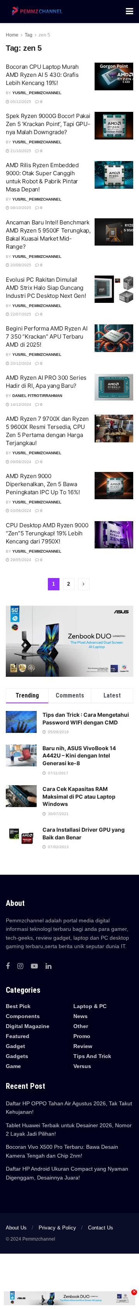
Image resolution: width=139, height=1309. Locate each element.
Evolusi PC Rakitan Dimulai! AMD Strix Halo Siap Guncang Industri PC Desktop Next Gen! (46, 287)
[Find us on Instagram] (20, 966)
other (80, 1026)
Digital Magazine (27, 1026)
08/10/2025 (20, 208)
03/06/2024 (20, 510)
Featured (17, 1036)
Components (23, 1016)
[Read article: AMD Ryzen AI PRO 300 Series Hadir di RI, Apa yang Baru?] (114, 387)
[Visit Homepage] (36, 11)
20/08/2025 (20, 265)
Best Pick (18, 1006)
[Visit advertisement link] (69, 641)
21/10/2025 (20, 151)
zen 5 (44, 35)
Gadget (15, 1046)
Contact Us (100, 1228)
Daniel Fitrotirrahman (37, 396)
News (80, 1016)
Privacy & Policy (57, 1228)
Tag (28, 35)
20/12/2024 (20, 363)
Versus (82, 1066)
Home (12, 35)
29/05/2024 (20, 560)
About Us (16, 1228)
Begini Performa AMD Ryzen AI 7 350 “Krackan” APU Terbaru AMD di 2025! (47, 336)
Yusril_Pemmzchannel (36, 93)
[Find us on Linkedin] (48, 966)
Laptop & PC (90, 1006)
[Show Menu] (129, 11)
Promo (81, 1036)
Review (82, 1046)
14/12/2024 (20, 404)
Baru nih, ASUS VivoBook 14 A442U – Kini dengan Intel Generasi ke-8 (79, 755)
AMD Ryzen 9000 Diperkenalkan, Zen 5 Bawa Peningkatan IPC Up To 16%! (43, 484)
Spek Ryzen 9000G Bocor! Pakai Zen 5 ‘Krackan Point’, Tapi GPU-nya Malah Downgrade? (48, 124)
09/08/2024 (20, 462)
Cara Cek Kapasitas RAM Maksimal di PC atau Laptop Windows (78, 796)
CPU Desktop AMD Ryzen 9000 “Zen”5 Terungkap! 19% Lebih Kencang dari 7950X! (47, 533)
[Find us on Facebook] (8, 966)
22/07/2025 (20, 314)
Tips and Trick (92, 1056)
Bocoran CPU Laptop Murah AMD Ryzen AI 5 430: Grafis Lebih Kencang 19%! (42, 74)
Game (13, 1066)
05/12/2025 (20, 102)
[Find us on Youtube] (34, 966)
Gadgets (17, 1056)
